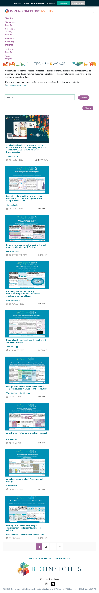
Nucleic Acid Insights (10, 50)
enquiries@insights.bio (16, 85)
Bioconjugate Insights (10, 23)
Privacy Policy (78, 3)
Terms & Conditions (40, 558)
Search (84, 97)
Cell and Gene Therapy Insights (10, 31)
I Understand (63, 3)
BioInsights (9, 18)
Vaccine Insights (8, 57)
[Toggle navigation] (90, 10)
